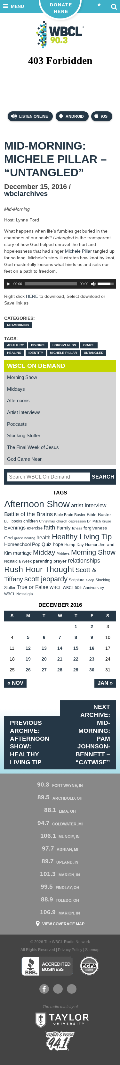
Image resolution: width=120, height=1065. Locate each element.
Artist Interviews (24, 412)
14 (59, 648)
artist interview (88, 505)
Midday (44, 552)
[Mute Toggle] (93, 283)
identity (35, 352)
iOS (104, 116)
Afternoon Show (37, 504)
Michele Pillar (78, 251)
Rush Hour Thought (39, 569)
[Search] (114, 6)
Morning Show (22, 377)
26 (28, 669)
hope (58, 544)
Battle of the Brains (28, 514)
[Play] (8, 283)
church (61, 521)
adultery (15, 345)
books (17, 521)
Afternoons (18, 400)
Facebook (44, 989)
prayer (60, 561)
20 (44, 659)
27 (44, 669)
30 (91, 669)
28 (59, 669)
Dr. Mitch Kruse (99, 521)
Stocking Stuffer (23, 435)
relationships (84, 560)
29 (75, 669)
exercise (35, 528)
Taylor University (60, 1019)
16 (91, 648)
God (8, 538)
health (43, 537)
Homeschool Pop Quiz (28, 544)
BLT (7, 521)
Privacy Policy (70, 950)
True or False (32, 587)
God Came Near (24, 459)
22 (75, 659)
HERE (32, 296)
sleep (90, 580)
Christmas (47, 521)
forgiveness (64, 345)
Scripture (76, 580)
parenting (42, 561)
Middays (16, 389)
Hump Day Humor (80, 544)
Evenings (15, 527)
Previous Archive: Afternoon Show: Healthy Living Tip (29, 742)
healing (14, 352)
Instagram (71, 989)
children (30, 521)
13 (44, 648)
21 (59, 659)
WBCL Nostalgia (18, 594)
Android (75, 116)
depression (77, 521)
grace (89, 345)
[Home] (99, 5)
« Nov (15, 683)
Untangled (93, 352)
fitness (77, 528)
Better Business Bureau (46, 966)
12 (28, 648)
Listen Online (33, 116)
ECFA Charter (90, 966)
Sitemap (92, 950)
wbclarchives (26, 194)
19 (28, 659)
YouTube (58, 989)
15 (75, 648)
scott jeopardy (46, 579)
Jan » (105, 683)
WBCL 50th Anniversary (83, 587)
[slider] (107, 283)
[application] (60, 284)
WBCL (55, 587)
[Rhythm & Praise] (60, 1041)
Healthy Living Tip (82, 536)
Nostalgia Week (18, 561)
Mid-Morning (18, 325)
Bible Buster (99, 514)
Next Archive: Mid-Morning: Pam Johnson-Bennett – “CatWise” (93, 735)
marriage (22, 553)
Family (64, 527)
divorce (38, 345)
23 (91, 659)
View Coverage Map (63, 924)
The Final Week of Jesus (33, 447)
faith (49, 527)
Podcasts (17, 424)
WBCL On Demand (36, 365)
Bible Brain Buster (69, 515)
